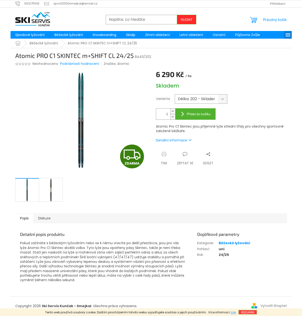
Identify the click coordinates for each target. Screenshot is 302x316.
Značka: (116, 63)
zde (233, 312)
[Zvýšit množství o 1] (172, 111)
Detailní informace (171, 140)
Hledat (186, 19)
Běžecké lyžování (234, 243)
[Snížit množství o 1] (172, 116)
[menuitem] (30, 35)
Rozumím (247, 312)
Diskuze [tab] (44, 218)
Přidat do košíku (199, 114)
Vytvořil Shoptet (273, 305)
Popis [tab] (24, 218)
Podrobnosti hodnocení (79, 64)
